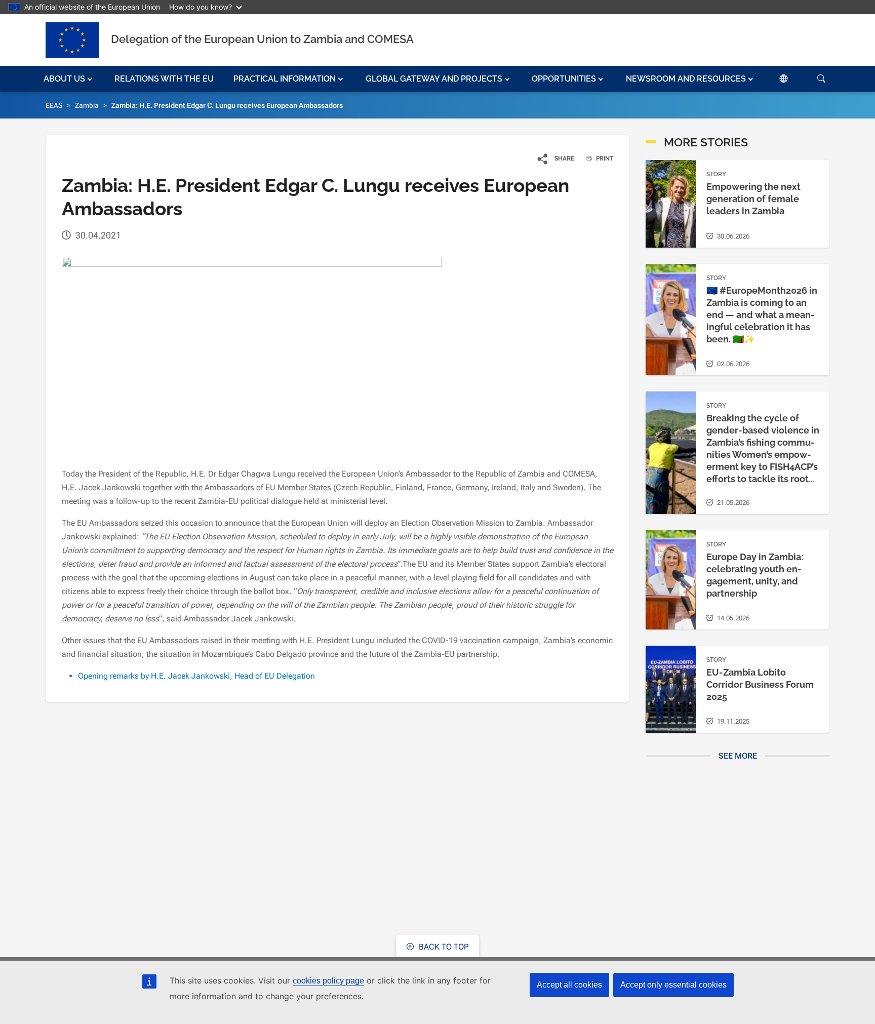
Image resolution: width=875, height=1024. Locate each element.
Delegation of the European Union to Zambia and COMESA (262, 39)
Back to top (442, 947)
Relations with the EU (164, 79)
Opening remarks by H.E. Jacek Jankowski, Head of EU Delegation (196, 676)
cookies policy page (328, 980)
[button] (69, 79)
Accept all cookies (569, 984)
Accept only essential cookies (673, 984)
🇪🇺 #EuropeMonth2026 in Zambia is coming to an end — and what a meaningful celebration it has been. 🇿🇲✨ (761, 314)
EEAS (54, 105)
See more (738, 756)
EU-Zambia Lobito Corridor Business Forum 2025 (760, 684)
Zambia (87, 105)
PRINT (603, 158)
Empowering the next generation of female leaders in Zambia (753, 198)
